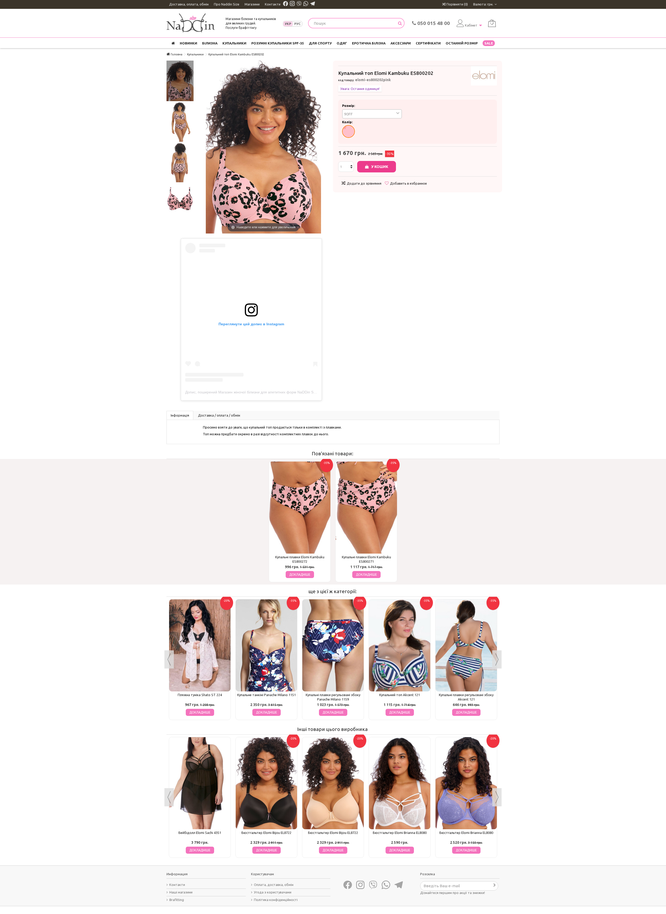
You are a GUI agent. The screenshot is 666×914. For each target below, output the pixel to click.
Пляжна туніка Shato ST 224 (200, 695)
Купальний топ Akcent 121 (399, 695)
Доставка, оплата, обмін (189, 4)
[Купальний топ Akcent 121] (399, 645)
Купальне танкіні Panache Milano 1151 (266, 695)
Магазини (252, 4)
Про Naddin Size (226, 4)
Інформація (180, 415)
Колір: (347, 122)
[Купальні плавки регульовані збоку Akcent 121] (466, 645)
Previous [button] (169, 659)
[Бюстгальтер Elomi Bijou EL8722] (266, 783)
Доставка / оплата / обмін (219, 415)
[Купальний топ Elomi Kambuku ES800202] (180, 81)
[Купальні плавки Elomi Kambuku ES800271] (366, 508)
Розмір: (349, 105)
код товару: (346, 80)
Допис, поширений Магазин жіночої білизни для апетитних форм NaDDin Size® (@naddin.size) (266, 392)
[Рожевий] (348, 131)
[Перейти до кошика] (492, 23)
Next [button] (497, 659)
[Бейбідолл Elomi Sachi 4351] (199, 783)
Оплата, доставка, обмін (273, 884)
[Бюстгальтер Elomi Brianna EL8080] (399, 783)
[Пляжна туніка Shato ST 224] (199, 645)
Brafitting (176, 900)
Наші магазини (181, 892)
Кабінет (471, 25)
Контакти (272, 4)
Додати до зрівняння (364, 183)
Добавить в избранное (408, 183)
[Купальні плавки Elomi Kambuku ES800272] (299, 508)
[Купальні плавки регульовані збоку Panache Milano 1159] (333, 645)
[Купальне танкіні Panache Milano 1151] (266, 645)
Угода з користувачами (272, 892)
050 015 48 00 (433, 23)
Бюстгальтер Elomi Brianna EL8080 (400, 832)
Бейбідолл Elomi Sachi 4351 (199, 832)
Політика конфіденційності (276, 900)
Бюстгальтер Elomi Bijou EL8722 (266, 832)
